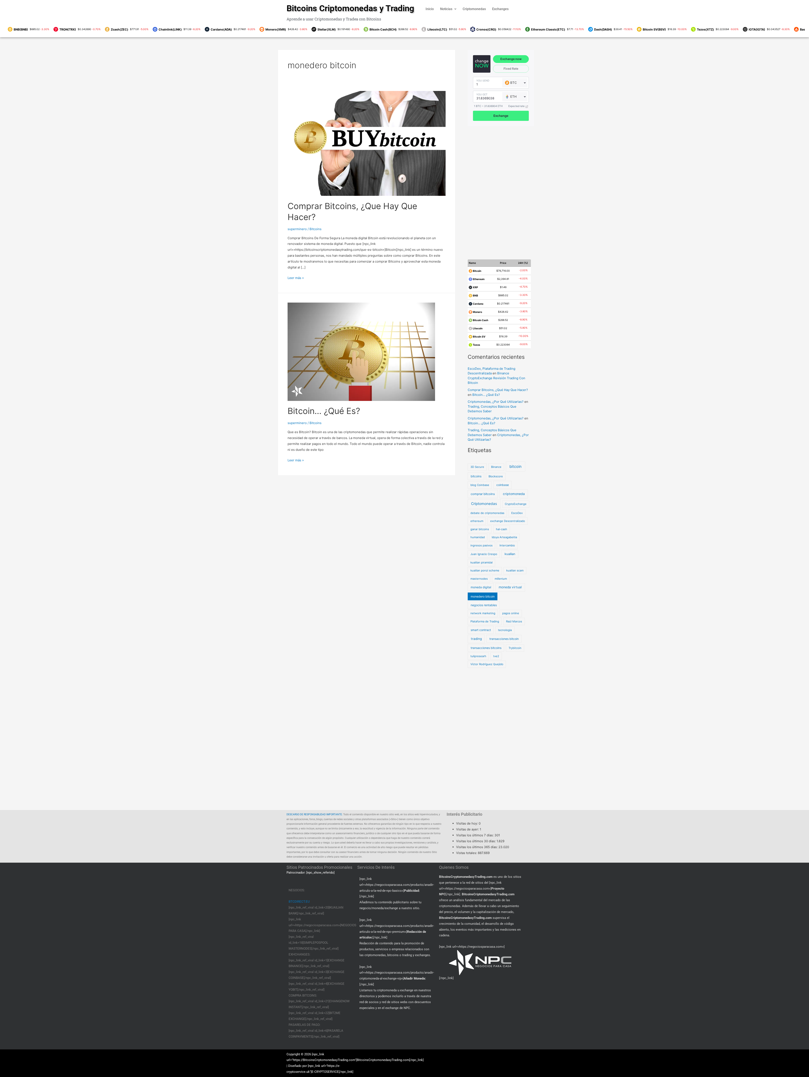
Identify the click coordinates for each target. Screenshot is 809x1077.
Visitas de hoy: (467, 823)
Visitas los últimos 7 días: (475, 835)
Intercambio (507, 545)
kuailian (510, 554)
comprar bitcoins (483, 494)
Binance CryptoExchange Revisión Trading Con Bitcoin (496, 378)
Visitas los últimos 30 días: (476, 841)
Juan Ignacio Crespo (483, 554)
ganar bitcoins (479, 529)
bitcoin (515, 466)
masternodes (479, 578)
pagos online (510, 613)
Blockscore (496, 476)
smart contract (481, 630)
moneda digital (481, 587)
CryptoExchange (515, 504)
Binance (496, 466)
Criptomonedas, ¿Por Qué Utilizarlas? (496, 402)
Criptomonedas (474, 9)
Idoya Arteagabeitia (504, 537)
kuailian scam (515, 570)
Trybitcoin (515, 648)
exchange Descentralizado (507, 521)
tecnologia (505, 630)
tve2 (496, 656)
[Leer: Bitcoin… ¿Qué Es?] (361, 352)
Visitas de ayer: (468, 829)
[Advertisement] (500, 190)
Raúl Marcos (514, 621)
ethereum (476, 521)
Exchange (500, 116)
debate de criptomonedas (487, 513)
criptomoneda (514, 494)
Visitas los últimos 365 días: (477, 847)
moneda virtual (510, 587)
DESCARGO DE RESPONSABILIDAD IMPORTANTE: (315, 814)
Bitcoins (315, 229)
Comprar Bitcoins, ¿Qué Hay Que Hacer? (498, 390)
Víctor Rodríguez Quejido (486, 664)
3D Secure (477, 466)
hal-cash (501, 529)
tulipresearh (478, 656)
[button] (448, 9)
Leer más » (296, 277)
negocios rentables (484, 605)
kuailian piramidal (481, 562)
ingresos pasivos (481, 545)
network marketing (482, 613)
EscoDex (517, 513)
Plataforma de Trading (484, 621)
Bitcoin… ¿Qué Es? (324, 411)
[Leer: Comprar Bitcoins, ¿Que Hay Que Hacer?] (367, 143)
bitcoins (476, 476)
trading (476, 639)
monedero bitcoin (483, 596)
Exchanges (500, 9)
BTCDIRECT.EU (299, 902)
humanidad (477, 537)
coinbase (502, 485)
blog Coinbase (479, 485)
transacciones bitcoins (486, 648)
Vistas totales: (467, 853)
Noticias (446, 9)
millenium (501, 578)
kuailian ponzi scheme (484, 570)
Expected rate (516, 106)
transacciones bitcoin (504, 639)
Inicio (430, 9)
